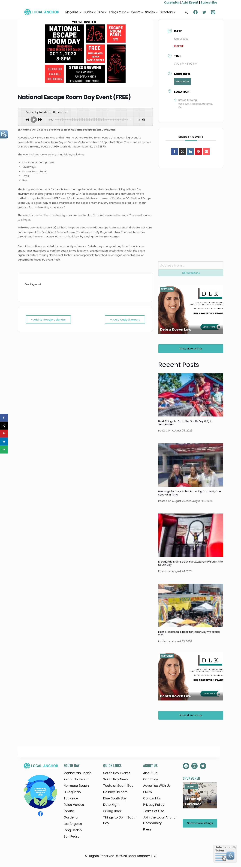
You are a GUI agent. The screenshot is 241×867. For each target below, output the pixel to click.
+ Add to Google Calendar (48, 319)
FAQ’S (147, 792)
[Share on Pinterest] (198, 151)
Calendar (172, 2)
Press (147, 829)
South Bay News (115, 779)
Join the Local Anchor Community (160, 820)
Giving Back (112, 811)
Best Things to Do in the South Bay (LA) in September (185, 422)
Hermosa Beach (76, 785)
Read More (182, 81)
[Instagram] (213, 12)
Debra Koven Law (175, 329)
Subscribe (209, 2)
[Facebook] (195, 12)
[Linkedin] (190, 151)
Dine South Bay (115, 798)
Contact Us (152, 798)
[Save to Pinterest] (4, 433)
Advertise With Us (157, 785)
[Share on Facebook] (174, 151)
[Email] (206, 151)
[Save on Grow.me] (4, 457)
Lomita (69, 811)
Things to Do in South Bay (120, 820)
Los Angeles (73, 823)
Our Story (150, 779)
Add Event (189, 2)
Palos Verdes (74, 804)
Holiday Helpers (115, 792)
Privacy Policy (153, 804)
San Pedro (72, 836)
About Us (150, 773)
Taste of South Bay (118, 785)
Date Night (111, 804)
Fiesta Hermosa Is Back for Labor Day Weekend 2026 (189, 633)
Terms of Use (153, 811)
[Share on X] (4, 426)
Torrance (71, 798)
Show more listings (190, 348)
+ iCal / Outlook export (125, 319)
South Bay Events (116, 773)
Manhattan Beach (78, 773)
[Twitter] (204, 12)
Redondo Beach (76, 779)
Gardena (71, 817)
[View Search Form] (186, 12)
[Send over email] (4, 449)
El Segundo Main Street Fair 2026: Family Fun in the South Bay (190, 563)
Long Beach (73, 830)
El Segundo (72, 792)
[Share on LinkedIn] (4, 441)
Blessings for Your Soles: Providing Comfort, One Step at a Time (189, 493)
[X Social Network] (182, 151)
